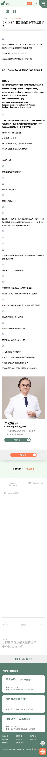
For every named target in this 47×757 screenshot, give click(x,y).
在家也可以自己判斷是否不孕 (13, 599)
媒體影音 (5, 743)
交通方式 (19, 739)
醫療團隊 (33, 736)
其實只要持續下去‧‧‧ (11, 617)
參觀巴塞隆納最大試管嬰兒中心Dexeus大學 (19, 644)
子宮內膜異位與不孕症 (10, 608)
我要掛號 (42, 751)
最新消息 (33, 739)
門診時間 (5, 739)
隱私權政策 (19, 743)
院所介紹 (5, 736)
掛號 (29, 3)
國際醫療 (19, 736)
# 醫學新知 (30, 469)
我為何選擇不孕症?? (9, 591)
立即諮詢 (42, 743)
